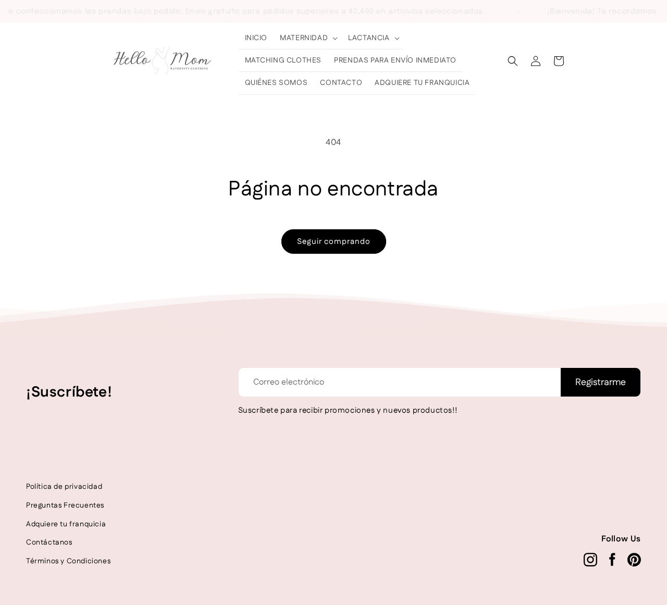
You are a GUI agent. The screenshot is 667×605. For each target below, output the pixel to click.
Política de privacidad (64, 486)
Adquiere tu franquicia (66, 524)
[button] (308, 38)
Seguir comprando (333, 241)
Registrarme (600, 382)
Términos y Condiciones (68, 561)
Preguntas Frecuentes (65, 505)
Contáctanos (49, 542)
